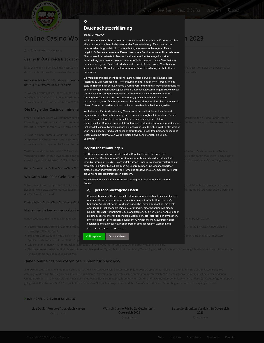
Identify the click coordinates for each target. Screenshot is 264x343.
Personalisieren (117, 236)
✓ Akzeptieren (94, 236)
